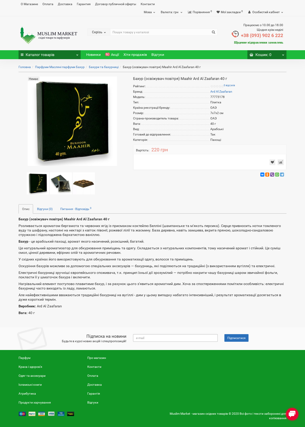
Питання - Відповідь (75, 209)
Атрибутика (27, 393)
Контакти (148, 4)
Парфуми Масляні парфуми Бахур (60, 67)
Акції (115, 54)
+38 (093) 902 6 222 (262, 35)
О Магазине (29, 4)
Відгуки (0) (45, 209)
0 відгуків (229, 85)
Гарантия (84, 4)
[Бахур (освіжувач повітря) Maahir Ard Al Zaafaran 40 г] (38, 183)
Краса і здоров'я (30, 367)
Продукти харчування (35, 402)
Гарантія (93, 393)
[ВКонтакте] (262, 175)
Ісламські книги (30, 384)
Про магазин (96, 358)
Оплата (47, 4)
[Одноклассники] (267, 175)
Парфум (24, 358)
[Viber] (272, 175)
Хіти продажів (135, 54)
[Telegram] (282, 175)
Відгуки (157, 54)
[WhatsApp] (277, 175)
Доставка (65, 4)
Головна (25, 67)
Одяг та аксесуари (32, 375)
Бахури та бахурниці (104, 67)
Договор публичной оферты (115, 4)
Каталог (40, 54)
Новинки (93, 54)
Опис (25, 209)
